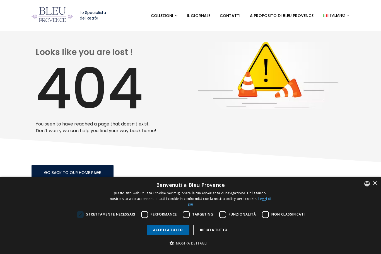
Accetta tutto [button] (168, 230)
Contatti (230, 15)
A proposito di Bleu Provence (282, 15)
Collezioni (162, 15)
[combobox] (367, 184)
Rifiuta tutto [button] (214, 230)
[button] (190, 243)
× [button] (375, 183)
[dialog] (190, 215)
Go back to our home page (72, 172)
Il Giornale (198, 15)
